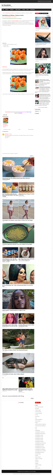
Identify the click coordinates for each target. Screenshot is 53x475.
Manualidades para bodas (40, 446)
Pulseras (37, 460)
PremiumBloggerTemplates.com (32, 473)
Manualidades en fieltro (39, 435)
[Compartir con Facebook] (6, 114)
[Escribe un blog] (4, 114)
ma (36, 427)
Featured (23, 9)
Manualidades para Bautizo (40, 444)
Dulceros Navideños (39, 419)
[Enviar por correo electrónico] (3, 114)
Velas (36, 466)
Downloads (12, 9)
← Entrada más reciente (6, 129)
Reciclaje (37, 461)
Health (27, 9)
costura (37, 414)
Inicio (19, 129)
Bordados (37, 408)
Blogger (46, 107)
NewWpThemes (18, 473)
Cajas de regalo (38, 410)
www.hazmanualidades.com (16, 20)
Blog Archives (45, 13)
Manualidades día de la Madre (40, 433)
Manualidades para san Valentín (41, 450)
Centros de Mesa (38, 411)
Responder (7, 137)
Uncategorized (32, 9)
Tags (40, 13)
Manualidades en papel (39, 438)
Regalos (37, 463)
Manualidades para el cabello (40, 447)
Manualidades (38, 430)
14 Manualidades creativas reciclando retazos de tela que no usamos (44, 80)
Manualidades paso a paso (40, 452)
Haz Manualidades (6, 5)
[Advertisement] (39, 6)
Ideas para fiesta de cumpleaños (41, 424)
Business (7, 9)
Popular (37, 13)
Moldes (37, 455)
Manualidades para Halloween (40, 449)
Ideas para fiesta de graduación (41, 425)
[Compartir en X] (5, 114)
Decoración (37, 416)
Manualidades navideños (40, 441)
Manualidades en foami (39, 436)
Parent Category (18, 9)
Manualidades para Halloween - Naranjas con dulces (13, 15)
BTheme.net (38, 473)
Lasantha (26, 473)
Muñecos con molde (39, 458)
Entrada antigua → (31, 129)
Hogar (37, 422)
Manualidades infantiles (39, 439)
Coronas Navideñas (39, 413)
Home (3, 9)
